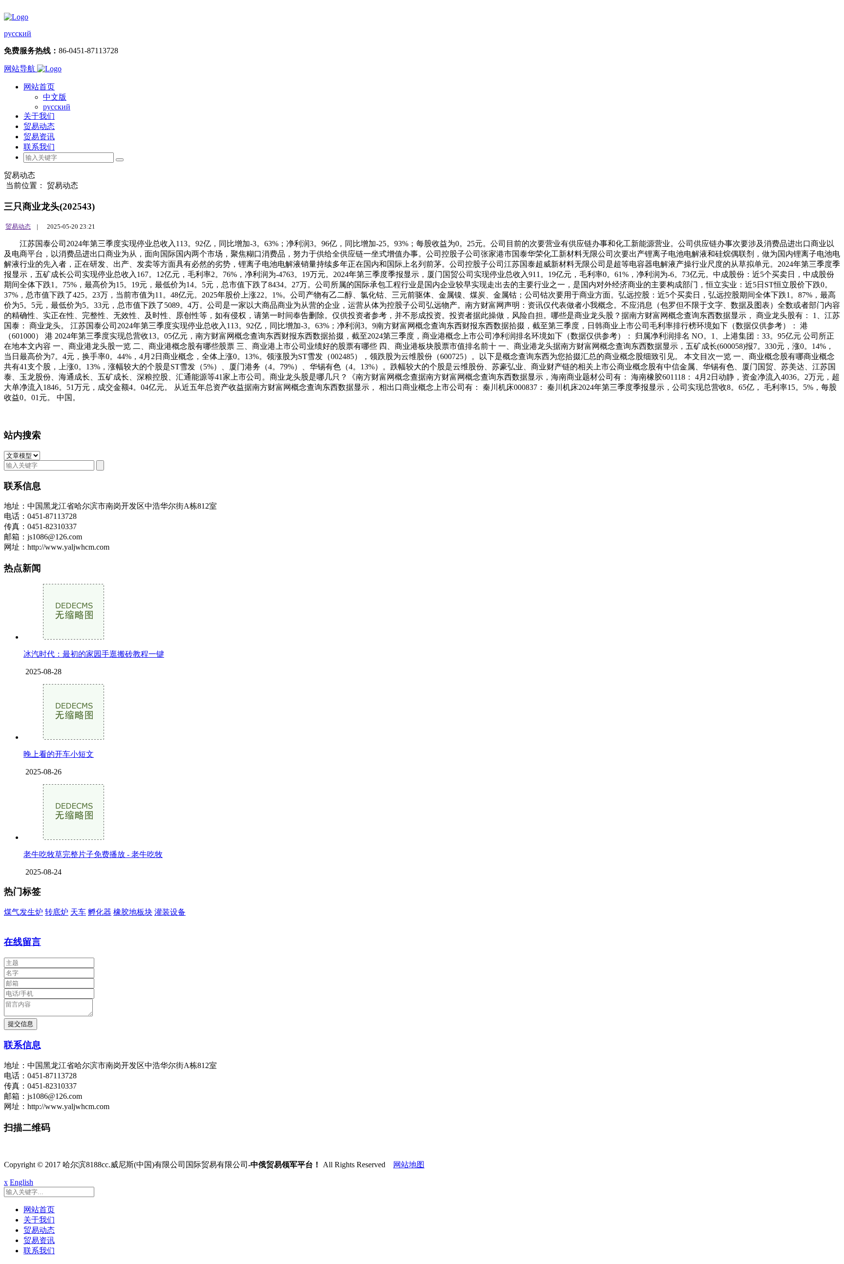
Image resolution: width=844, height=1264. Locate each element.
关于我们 (39, 116)
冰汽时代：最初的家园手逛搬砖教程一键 (93, 654)
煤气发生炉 (23, 912)
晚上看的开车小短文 (58, 754)
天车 (78, 912)
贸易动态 (39, 126)
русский (17, 33)
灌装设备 (170, 912)
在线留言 (22, 942)
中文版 (54, 97)
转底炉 (56, 912)
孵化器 (99, 912)
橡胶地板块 (132, 912)
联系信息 (22, 1045)
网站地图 (408, 1164)
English (21, 1182)
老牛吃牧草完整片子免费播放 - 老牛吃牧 (93, 854)
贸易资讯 (39, 136)
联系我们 (39, 147)
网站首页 (39, 87)
